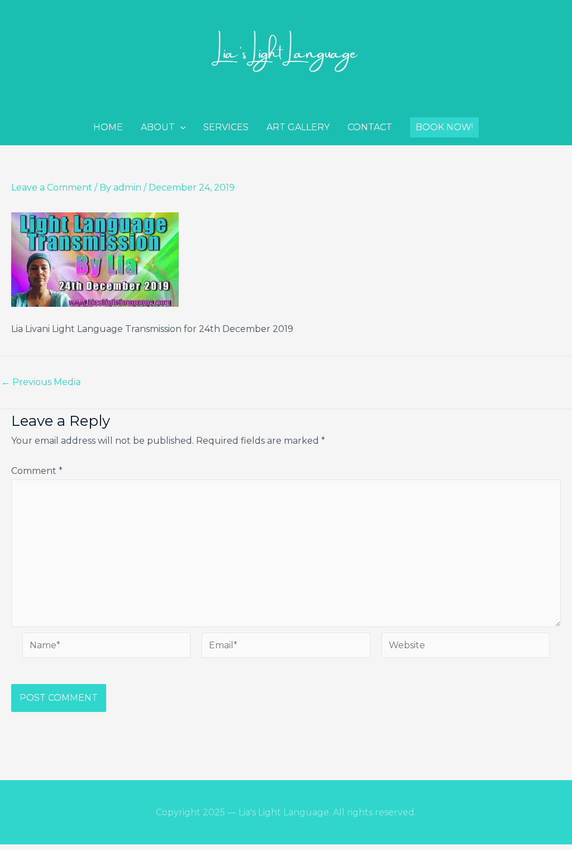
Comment (37, 471)
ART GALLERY (298, 127)
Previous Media (40, 382)
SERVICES (226, 127)
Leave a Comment (51, 187)
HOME (108, 127)
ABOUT (158, 127)
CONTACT (369, 127)
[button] (444, 127)
